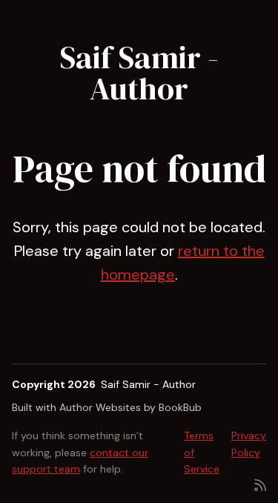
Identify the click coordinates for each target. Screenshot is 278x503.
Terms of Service (201, 452)
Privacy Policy (248, 443)
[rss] (260, 484)
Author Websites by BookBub (130, 407)
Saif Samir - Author (139, 73)
